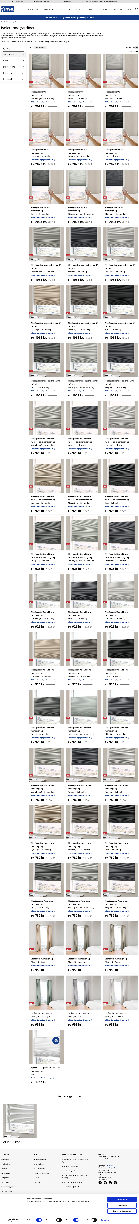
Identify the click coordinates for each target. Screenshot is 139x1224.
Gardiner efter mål (42, 1)
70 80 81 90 (109, 1166)
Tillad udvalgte (122, 1205)
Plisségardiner (5, 1164)
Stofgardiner (5, 1178)
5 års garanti (66, 1)
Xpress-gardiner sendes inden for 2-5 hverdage (101, 1)
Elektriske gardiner (7, 1191)
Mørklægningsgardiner (8, 1187)
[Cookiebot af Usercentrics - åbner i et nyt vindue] (13, 1220)
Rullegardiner (5, 1159)
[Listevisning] (133, 47)
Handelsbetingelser (40, 1159)
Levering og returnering (41, 1173)
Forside (3, 22)
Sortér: (31, 47)
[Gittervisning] (136, 47)
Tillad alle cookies (122, 1199)
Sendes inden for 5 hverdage (42, 1078)
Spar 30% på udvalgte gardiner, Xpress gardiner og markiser (69, 17)
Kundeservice (38, 1182)
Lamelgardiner (5, 1173)
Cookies (36, 1178)
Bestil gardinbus (39, 1164)
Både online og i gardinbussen (43, 102)
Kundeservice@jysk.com (110, 1168)
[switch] (59, 1220)
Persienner (4, 1169)
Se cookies (105, 1220)
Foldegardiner (5, 1182)
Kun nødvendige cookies (122, 1211)
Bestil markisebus (39, 1169)
